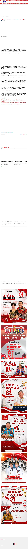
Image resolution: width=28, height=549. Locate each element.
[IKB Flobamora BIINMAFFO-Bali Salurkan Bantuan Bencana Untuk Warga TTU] (20, 253)
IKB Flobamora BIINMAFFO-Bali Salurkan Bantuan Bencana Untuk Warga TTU (20, 281)
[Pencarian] (26, 2)
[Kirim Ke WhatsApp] (26, 134)
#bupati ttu (3, 132)
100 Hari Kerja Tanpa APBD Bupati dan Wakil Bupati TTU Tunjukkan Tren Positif (6, 281)
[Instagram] (14, 544)
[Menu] (1, 2)
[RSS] (16, 544)
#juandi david (11, 132)
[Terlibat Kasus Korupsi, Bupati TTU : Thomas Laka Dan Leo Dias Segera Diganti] (20, 154)
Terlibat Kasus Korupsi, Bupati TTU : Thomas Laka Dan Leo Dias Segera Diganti (20, 161)
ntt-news (4, 20)
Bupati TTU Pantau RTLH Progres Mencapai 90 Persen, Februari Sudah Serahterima (7, 161)
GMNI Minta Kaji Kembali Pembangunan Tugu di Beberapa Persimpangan (20, 221)
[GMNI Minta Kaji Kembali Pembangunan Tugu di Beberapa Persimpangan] (20, 193)
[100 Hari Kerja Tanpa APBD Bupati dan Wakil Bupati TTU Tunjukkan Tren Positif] (7, 253)
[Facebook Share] (20, 134)
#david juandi (7, 132)
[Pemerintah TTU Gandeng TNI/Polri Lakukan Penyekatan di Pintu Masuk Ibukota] (7, 193)
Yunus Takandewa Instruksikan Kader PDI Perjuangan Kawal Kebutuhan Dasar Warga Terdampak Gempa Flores (13, 101)
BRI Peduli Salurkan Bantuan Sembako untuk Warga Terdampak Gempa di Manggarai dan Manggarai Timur (13, 102)
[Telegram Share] (24, 134)
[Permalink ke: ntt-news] (1, 20)
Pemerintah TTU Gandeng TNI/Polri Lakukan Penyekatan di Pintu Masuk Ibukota (6, 221)
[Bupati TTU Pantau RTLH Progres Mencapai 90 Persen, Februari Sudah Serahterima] (7, 154)
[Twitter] (13, 544)
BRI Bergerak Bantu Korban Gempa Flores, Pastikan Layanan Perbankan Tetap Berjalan (12, 99)
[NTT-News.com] (4, 2)
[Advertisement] (14, 10)
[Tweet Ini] (21, 134)
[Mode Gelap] (25, 2)
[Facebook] (12, 544)
